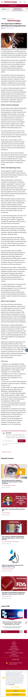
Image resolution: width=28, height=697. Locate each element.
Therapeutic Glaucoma (6, 451)
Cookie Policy (11, 684)
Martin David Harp (7, 596)
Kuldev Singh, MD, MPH (8, 568)
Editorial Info (14, 646)
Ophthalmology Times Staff (9, 485)
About (14, 642)
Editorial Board (14, 648)
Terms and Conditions (14, 649)
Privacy (14, 645)
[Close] (25, 672)
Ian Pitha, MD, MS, (7, 541)
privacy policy (4, 444)
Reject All (16, 690)
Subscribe (21, 440)
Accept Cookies (15, 694)
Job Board (14, 654)
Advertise (14, 643)
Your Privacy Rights (14, 656)
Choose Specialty (12, 5)
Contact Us (14, 651)
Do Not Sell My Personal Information (14, 652)
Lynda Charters (6, 512)
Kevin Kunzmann (15, 541)
